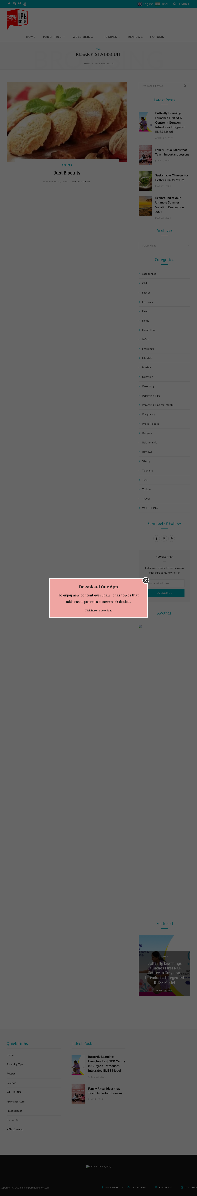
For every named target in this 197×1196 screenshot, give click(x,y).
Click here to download (98, 610)
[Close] (145, 580)
